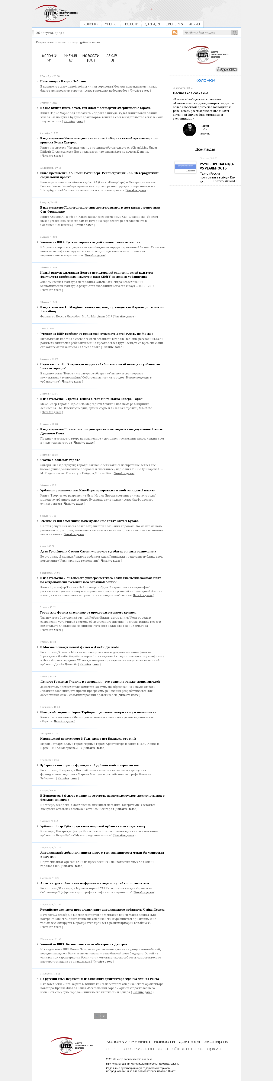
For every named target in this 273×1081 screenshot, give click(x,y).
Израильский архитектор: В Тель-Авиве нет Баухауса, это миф (88, 738)
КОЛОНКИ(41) (49, 57)
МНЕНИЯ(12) (70, 57)
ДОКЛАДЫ (152, 24)
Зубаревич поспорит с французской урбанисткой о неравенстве (89, 765)
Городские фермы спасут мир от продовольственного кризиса (88, 612)
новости (164, 1041)
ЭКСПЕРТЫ (174, 24)
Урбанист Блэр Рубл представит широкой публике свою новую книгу (92, 826)
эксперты (216, 1041)
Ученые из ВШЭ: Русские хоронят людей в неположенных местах (90, 242)
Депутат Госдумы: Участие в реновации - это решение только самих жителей (100, 681)
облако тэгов (187, 1048)
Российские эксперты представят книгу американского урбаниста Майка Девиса (102, 909)
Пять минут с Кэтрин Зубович (63, 81)
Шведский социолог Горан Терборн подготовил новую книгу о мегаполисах (98, 712)
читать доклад (225, 181)
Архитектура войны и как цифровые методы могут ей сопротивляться (94, 883)
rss (138, 1048)
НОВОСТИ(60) (91, 57)
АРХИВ (194, 24)
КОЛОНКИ (91, 24)
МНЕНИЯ (111, 24)
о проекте (118, 1048)
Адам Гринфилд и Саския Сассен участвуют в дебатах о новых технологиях (98, 551)
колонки (117, 1041)
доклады (189, 1041)
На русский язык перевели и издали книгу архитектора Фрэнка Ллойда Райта (99, 979)
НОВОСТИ (131, 24)
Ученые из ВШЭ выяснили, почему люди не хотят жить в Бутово (89, 521)
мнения (140, 1041)
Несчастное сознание (190, 93)
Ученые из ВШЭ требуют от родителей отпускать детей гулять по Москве (96, 334)
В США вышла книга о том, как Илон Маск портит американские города (95, 108)
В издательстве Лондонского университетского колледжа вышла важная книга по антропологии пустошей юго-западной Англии (100, 580)
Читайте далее (139, 90)
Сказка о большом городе (60, 460)
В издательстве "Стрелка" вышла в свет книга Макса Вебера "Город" (92, 399)
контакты (156, 1048)
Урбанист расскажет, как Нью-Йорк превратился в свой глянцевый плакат (97, 490)
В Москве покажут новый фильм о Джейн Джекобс (79, 647)
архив (214, 1048)
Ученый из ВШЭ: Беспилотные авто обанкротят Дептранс (84, 944)
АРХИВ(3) (111, 57)
